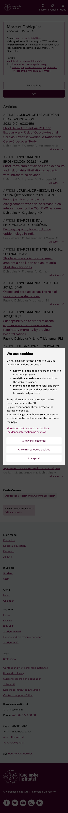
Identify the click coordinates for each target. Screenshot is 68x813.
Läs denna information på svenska (26, 432)
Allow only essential (34, 440)
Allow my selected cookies (34, 449)
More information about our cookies (28, 428)
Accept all (34, 458)
